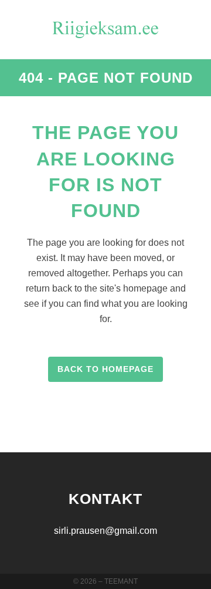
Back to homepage (105, 369)
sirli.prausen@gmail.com (105, 531)
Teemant (121, 581)
